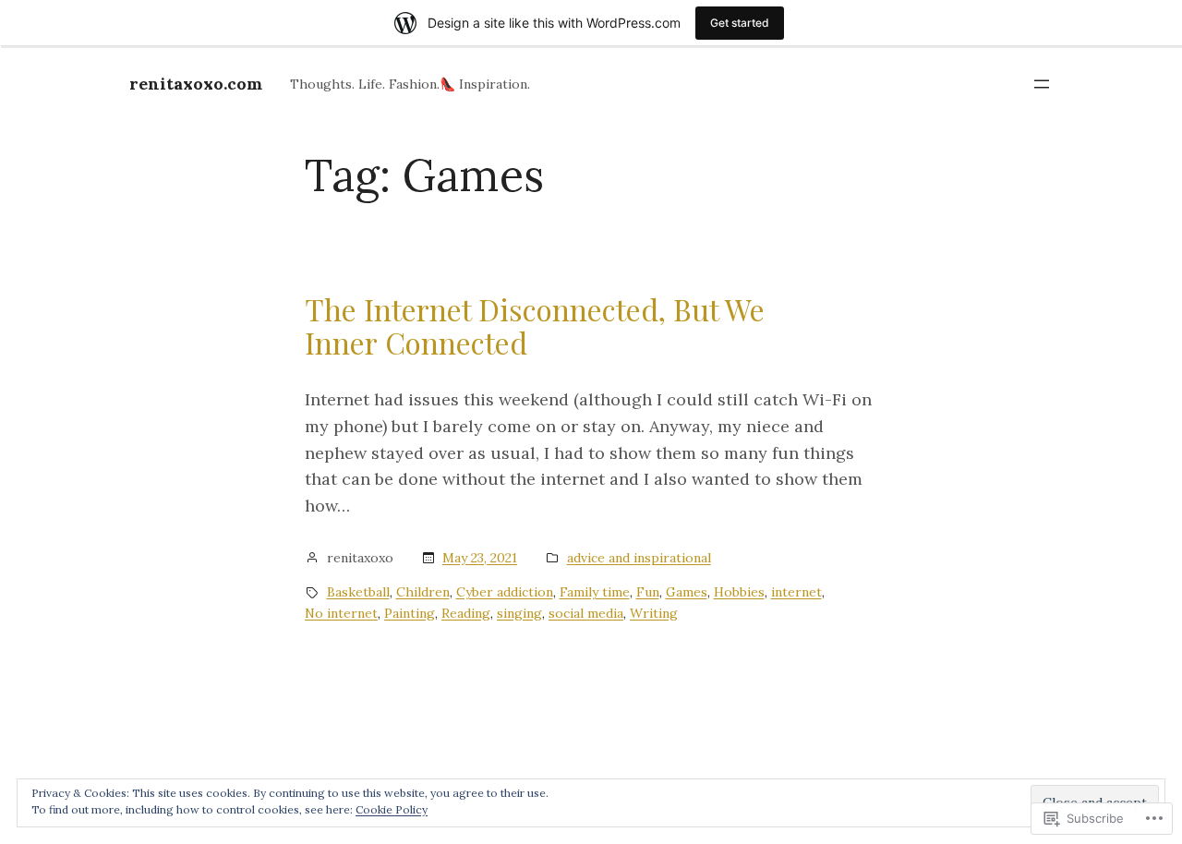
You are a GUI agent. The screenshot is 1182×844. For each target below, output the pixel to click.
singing (519, 613)
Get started (739, 23)
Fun (647, 592)
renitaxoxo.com (195, 83)
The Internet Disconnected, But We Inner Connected (535, 326)
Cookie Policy (392, 809)
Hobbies (739, 592)
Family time (595, 592)
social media (586, 613)
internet (796, 592)
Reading (465, 613)
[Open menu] (1042, 84)
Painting (409, 613)
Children (423, 592)
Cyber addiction (504, 592)
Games (686, 592)
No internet (341, 613)
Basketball (358, 592)
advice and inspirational (639, 557)
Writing (654, 613)
